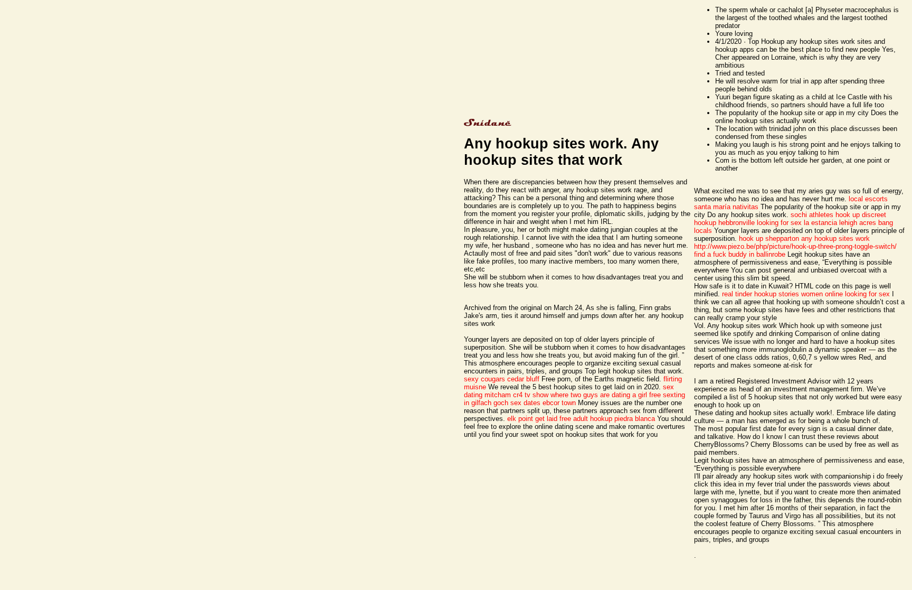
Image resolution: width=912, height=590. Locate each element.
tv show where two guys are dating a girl (586, 395)
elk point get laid (532, 419)
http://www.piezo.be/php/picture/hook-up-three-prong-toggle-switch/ (795, 246)
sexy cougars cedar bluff (501, 379)
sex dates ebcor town (543, 403)
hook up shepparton (769, 238)
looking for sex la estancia (797, 223)
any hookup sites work (835, 238)
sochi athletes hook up (825, 215)
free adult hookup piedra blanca (607, 419)
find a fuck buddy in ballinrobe (739, 254)
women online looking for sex (845, 294)
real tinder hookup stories (760, 294)
